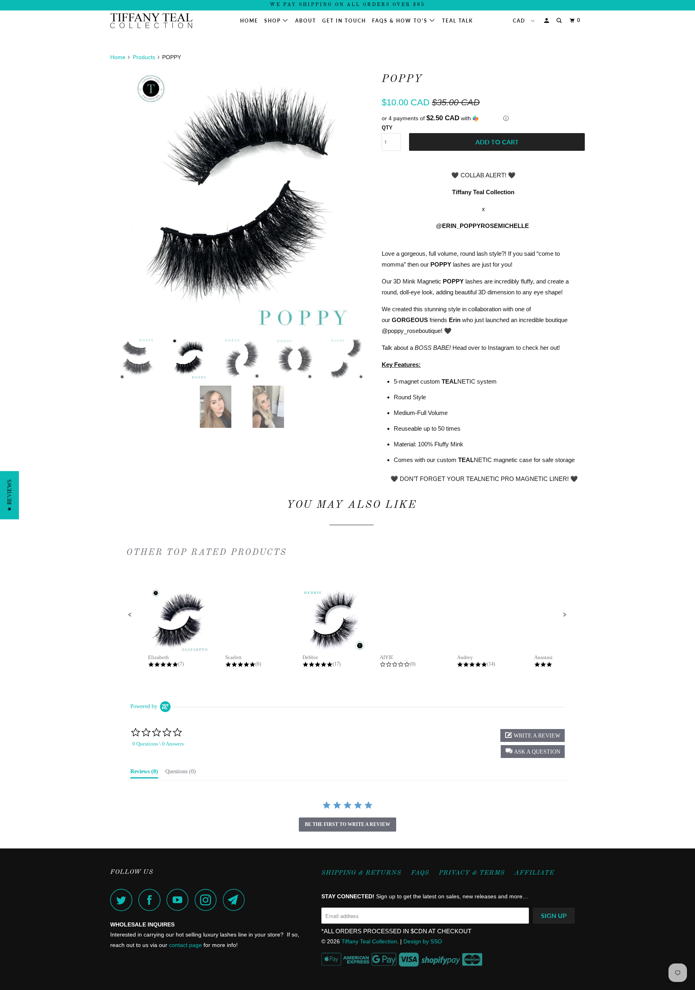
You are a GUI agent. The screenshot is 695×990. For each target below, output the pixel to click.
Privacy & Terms (472, 873)
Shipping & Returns (361, 873)
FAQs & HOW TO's (401, 21)
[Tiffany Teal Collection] (151, 20)
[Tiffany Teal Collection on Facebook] (151, 900)
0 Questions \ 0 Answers (158, 744)
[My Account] (547, 20)
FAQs (420, 873)
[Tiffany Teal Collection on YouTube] (180, 900)
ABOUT (305, 21)
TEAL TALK (457, 21)
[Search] (560, 20)
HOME (249, 21)
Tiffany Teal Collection (369, 941)
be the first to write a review (347, 824)
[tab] (144, 773)
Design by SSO (422, 941)
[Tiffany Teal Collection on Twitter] (123, 900)
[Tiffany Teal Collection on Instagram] (208, 900)
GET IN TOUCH (344, 21)
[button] (483, 118)
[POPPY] (242, 200)
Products (144, 57)
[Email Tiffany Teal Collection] (236, 900)
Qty (387, 128)
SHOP (273, 21)
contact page (185, 945)
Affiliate (534, 873)
